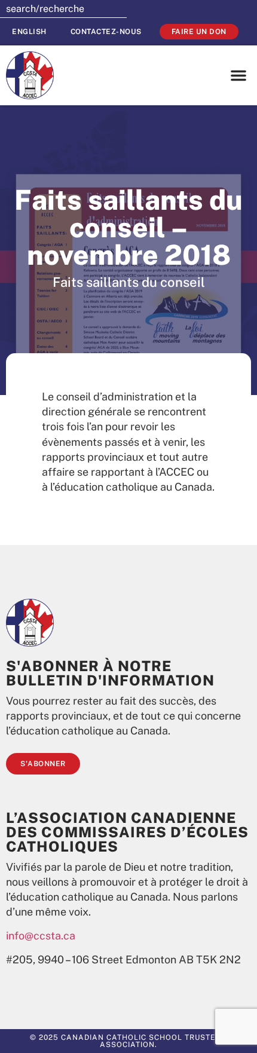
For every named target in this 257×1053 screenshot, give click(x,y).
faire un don (199, 31)
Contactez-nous (106, 31)
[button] (238, 75)
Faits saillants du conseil (129, 282)
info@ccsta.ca (40, 935)
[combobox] (63, 9)
